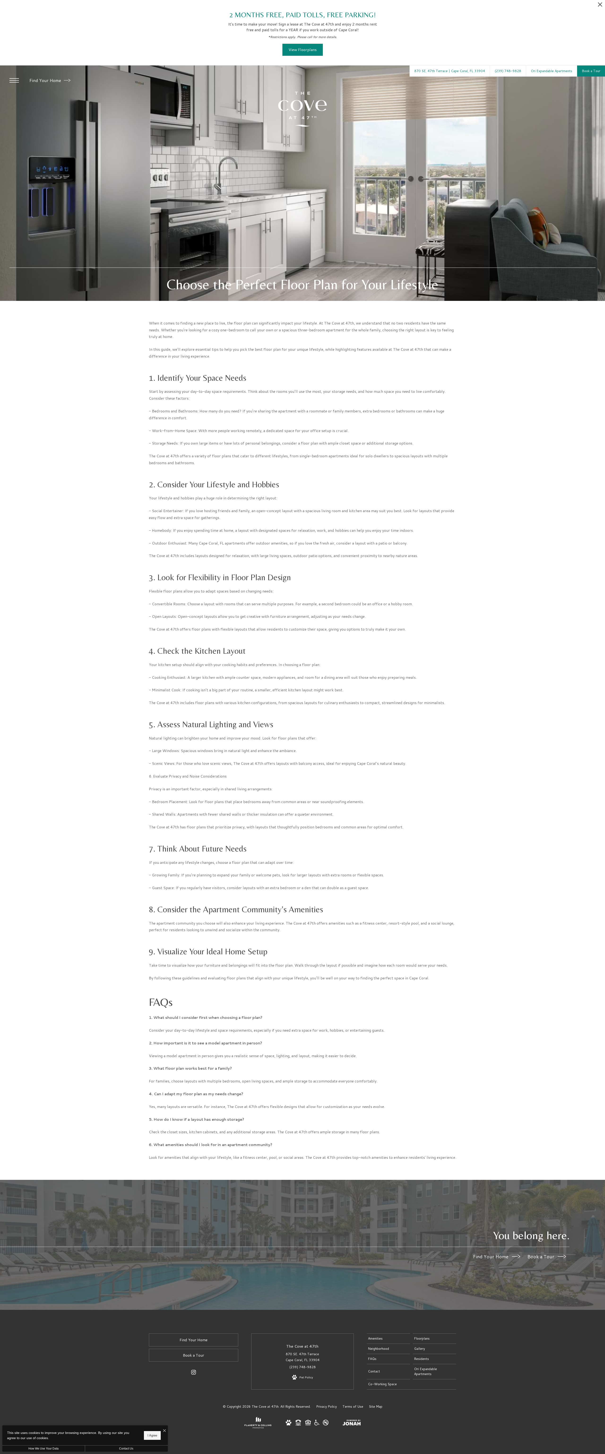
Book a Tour (541, 1256)
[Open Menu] (14, 80)
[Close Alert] (600, 6)
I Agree (152, 1435)
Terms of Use (352, 1406)
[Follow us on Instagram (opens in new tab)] (193, 1373)
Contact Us (126, 1448)
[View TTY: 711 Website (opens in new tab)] (298, 1424)
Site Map (375, 1406)
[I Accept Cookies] (164, 1430)
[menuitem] (388, 1339)
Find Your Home (45, 80)
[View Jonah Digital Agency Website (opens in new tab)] (352, 1423)
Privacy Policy (326, 1406)
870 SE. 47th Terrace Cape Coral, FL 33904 (302, 1357)
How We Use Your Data (43, 1448)
